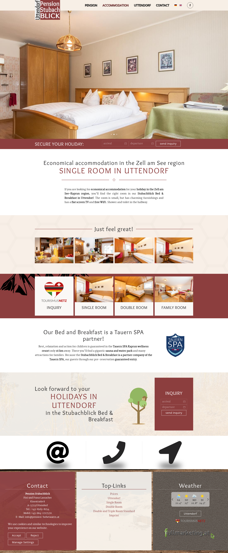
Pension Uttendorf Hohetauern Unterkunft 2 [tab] (114, 134)
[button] (54, 250)
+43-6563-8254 (40, 509)
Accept (16, 535)
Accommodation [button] (116, 5)
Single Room (114, 503)
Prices (114, 494)
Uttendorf (142, 5)
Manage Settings (23, 542)
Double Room (114, 507)
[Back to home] (47, 10)
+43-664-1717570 (41, 513)
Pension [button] (91, 5)
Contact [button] (162, 5)
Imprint (114, 516)
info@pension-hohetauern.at (42, 517)
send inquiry (168, 143)
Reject (35, 535)
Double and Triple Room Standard (114, 511)
